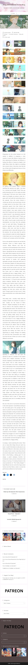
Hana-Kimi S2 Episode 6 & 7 (11, 557)
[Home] (1, 24)
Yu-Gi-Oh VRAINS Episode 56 (14, 519)
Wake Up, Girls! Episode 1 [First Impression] (14, 491)
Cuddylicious (5, 568)
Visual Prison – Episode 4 (14, 513)
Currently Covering (13, 34)
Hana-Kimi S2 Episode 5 (11, 563)
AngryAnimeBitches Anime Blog (14, 5)
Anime (5, 34)
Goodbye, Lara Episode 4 (11, 565)
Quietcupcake (7, 32)
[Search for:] (16, 13)
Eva (3, 557)
